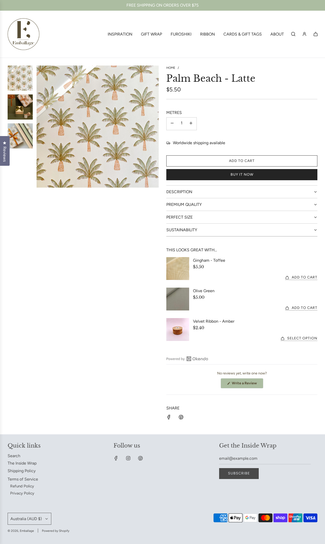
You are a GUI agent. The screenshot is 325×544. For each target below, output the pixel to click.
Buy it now (242, 174)
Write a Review (247, 384)
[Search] (293, 34)
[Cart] (315, 34)
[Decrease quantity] (172, 124)
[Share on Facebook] (168, 418)
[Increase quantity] (191, 124)
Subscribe (239, 473)
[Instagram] (128, 458)
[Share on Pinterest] (181, 418)
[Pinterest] (140, 458)
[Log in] (304, 34)
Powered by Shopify (55, 531)
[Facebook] (116, 458)
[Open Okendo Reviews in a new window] (187, 358)
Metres (174, 112)
